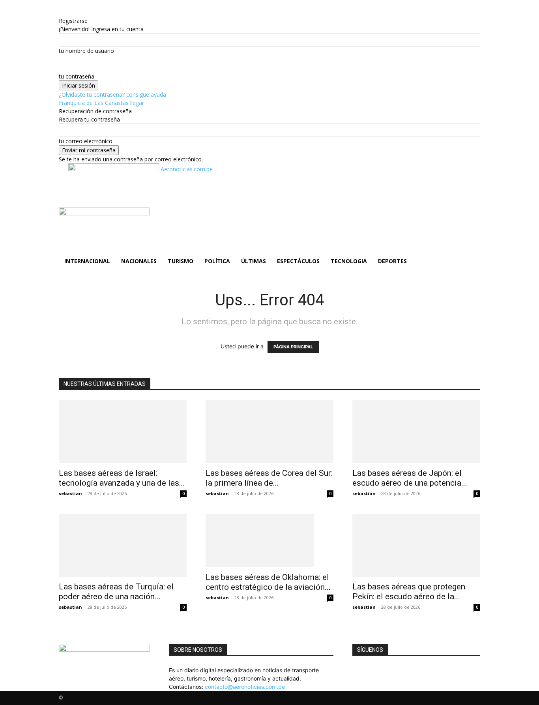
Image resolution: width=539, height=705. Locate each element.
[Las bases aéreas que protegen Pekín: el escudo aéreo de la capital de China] (416, 545)
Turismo (180, 261)
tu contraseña (76, 76)
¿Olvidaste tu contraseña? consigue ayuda (112, 94)
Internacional (87, 261)
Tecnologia (349, 261)
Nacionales (139, 261)
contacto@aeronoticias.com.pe (245, 686)
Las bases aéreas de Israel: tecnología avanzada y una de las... (122, 478)
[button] (470, 217)
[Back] (99, 12)
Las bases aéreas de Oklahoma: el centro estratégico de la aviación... (268, 582)
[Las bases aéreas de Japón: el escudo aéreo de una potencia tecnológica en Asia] (416, 431)
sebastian (70, 493)
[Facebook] (355, 670)
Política (217, 261)
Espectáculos (298, 261)
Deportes (392, 261)
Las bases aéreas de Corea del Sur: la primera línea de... (269, 478)
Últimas (253, 261)
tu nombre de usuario (86, 50)
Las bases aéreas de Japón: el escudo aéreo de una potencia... (409, 478)
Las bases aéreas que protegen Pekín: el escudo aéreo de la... (408, 591)
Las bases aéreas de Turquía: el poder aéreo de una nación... (116, 591)
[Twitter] (360, 670)
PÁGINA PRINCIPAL (293, 347)
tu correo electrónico (85, 141)
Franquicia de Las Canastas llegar (101, 103)
